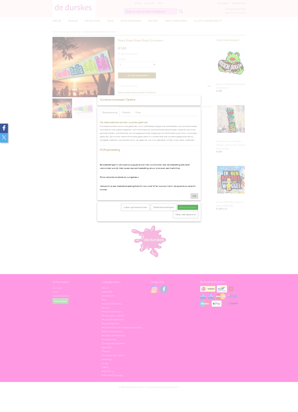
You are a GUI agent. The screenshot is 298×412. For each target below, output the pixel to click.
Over (138, 112)
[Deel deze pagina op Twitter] (4, 138)
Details (126, 112)
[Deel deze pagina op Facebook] (4, 128)
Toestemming (109, 112)
